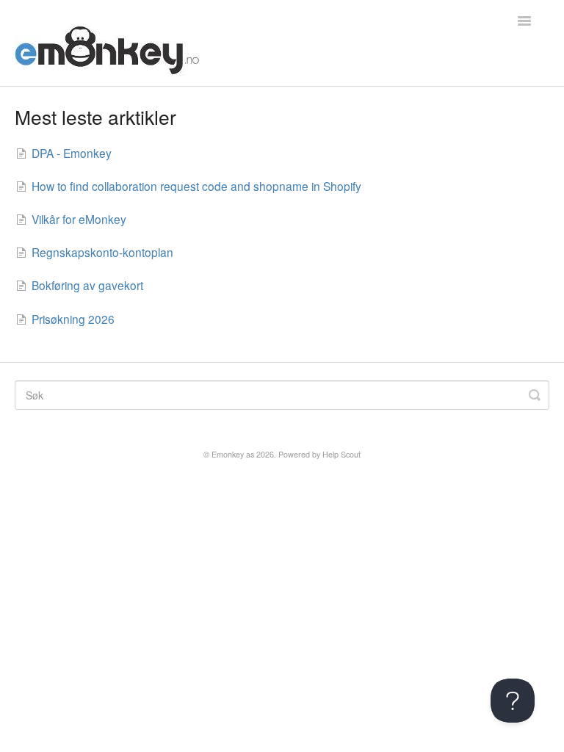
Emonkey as (233, 454)
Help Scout (341, 454)
